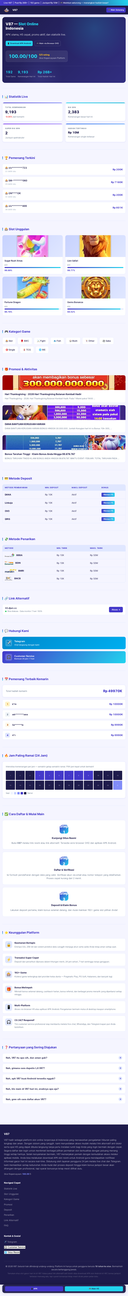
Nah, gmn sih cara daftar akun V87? (26, 1099)
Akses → (116, 609)
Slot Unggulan (11, 1194)
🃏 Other (89, 340)
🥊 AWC (25, 340)
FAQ (6, 1225)
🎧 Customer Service (14, 1247)
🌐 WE (42, 349)
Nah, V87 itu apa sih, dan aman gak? (26, 1057)
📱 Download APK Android (19, 43)
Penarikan (9, 1215)
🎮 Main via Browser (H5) (47, 43)
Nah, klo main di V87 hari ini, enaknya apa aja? (32, 1089)
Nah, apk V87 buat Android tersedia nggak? (30, 1078)
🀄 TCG (27, 349)
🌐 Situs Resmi (12, 1252)
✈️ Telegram (10, 1241)
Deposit (8, 1209)
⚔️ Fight (41, 340)
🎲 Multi (73, 340)
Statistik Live (10, 1188)
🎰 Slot (9, 340)
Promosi (8, 1204)
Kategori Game (11, 1199)
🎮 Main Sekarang (116, 10)
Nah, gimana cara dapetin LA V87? (25, 1068)
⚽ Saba (106, 340)
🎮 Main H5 (94, 1288)
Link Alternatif (11, 1220)
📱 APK (34, 1288)
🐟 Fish (57, 340)
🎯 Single (10, 349)
